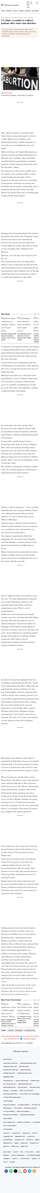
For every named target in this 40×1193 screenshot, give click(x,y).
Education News (7, 1143)
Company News (16, 1133)
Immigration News (20, 1136)
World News (8, 17)
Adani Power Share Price (10, 1066)
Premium (9, 11)
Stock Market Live (8, 1080)
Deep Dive (6, 1090)
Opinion (16, 1143)
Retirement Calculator (30, 1108)
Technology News (19, 1139)
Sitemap (34, 1158)
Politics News (15, 1146)
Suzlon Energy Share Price (10, 1063)
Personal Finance (8, 1139)
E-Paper (21, 11)
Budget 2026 (24, 1146)
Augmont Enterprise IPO (24, 1084)
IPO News (35, 1133)
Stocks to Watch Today (22, 1080)
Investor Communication (18, 1155)
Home (3, 11)
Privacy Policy (30, 1152)
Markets (28, 11)
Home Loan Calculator (23, 1111)
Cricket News (30, 1136)
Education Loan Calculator (10, 1114)
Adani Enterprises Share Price (28, 1063)
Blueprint (35, 11)
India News (6, 1146)
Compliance (6, 1158)
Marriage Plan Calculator (27, 1114)
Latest (15, 11)
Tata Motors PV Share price (10, 1070)
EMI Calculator (7, 1108)
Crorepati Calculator (23, 1105)
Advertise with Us (25, 1158)
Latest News (6, 1133)
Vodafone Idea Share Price (24, 1073)
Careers (5, 1162)
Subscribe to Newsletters (23, 1122)
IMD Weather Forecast (9, 1087)
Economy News (34, 1143)
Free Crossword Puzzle (9, 1125)
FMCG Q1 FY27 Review (26, 1090)
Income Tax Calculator (9, 1105)
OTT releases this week (9, 1084)
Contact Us (15, 1158)
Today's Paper (7, 1152)
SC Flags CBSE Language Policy (12, 1097)
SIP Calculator (18, 1108)
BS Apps (12, 1162)
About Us (15, 1152)
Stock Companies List (9, 1122)
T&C (22, 1152)
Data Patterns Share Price (10, 1094)
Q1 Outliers (14, 1090)
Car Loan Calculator (9, 1111)
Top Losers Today (22, 1087)
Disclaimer (6, 1155)
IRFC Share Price (24, 1066)
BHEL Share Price (26, 1070)
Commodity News (8, 1136)
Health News (24, 1143)
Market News (26, 1133)
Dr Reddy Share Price (9, 1073)
